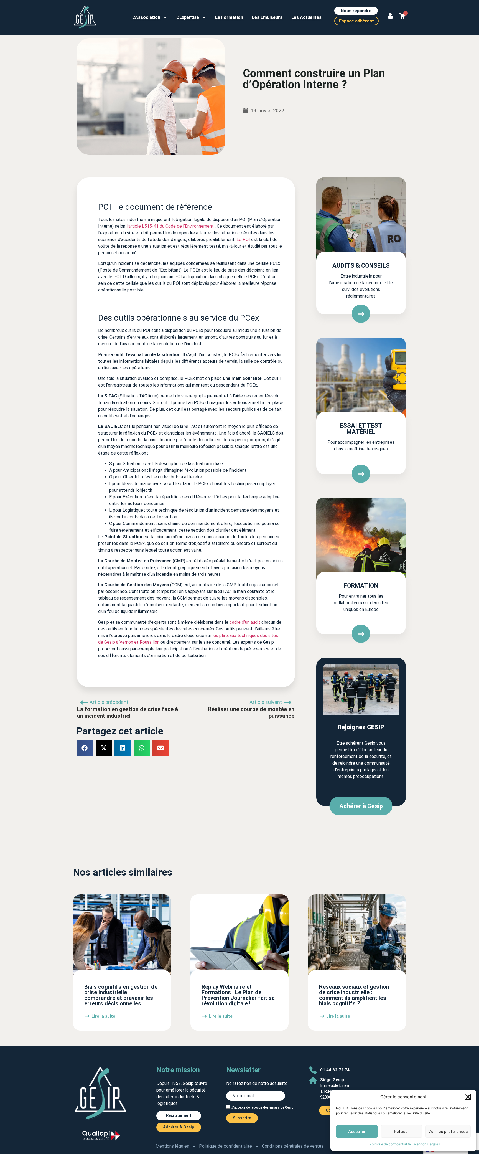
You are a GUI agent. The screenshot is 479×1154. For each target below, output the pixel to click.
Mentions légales (427, 1144)
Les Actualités (306, 17)
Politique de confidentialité (390, 1144)
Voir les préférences (448, 1131)
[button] (468, 1097)
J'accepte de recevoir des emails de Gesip (262, 1107)
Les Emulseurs (267, 17)
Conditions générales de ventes (292, 1146)
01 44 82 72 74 (335, 1069)
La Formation (229, 17)
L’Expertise (187, 17)
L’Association (146, 17)
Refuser (401, 1131)
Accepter (357, 1131)
